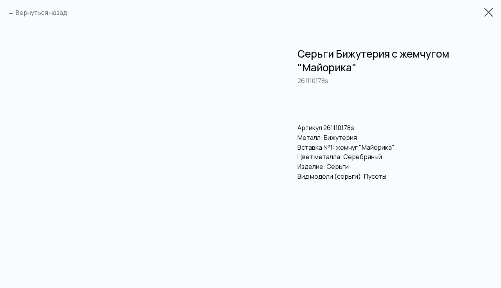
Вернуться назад (41, 12)
